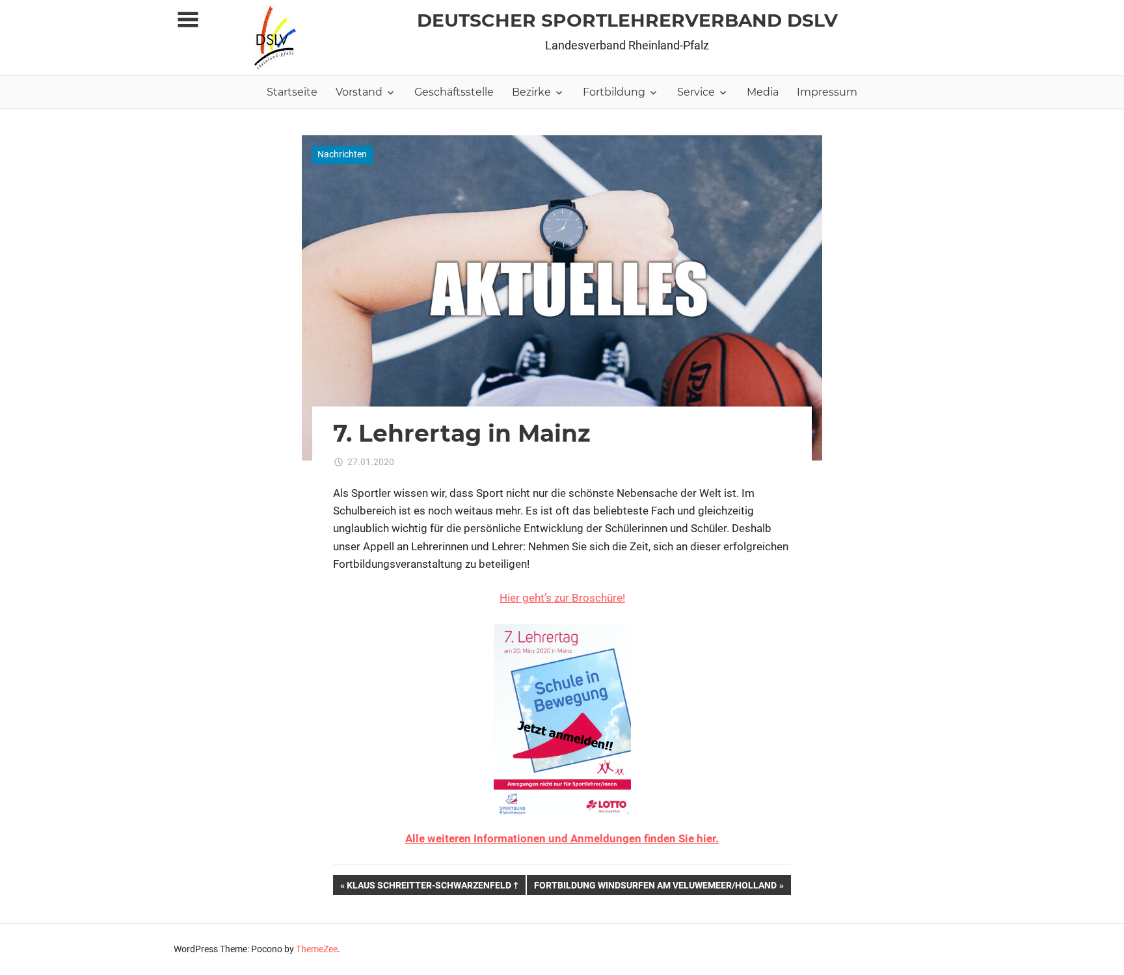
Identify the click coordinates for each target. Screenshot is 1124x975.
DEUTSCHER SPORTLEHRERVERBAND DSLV (627, 20)
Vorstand (359, 92)
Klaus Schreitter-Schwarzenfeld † (432, 887)
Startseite (292, 92)
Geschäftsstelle (454, 92)
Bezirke (531, 92)
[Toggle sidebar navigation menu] (188, 20)
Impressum (827, 92)
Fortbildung (614, 92)
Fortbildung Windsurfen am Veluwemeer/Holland (655, 887)
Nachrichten (342, 154)
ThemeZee (317, 949)
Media (763, 92)
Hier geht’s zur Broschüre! (562, 597)
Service (696, 92)
